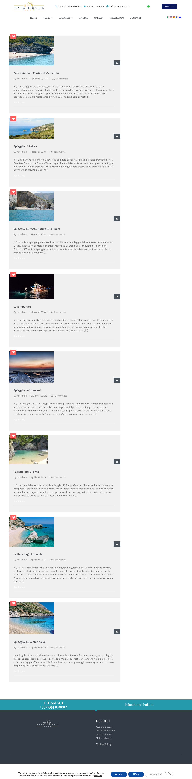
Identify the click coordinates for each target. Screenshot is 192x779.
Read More (19, 102)
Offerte (83, 17)
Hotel (46, 17)
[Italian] (168, 17)
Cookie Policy (103, 744)
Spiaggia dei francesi (27, 390)
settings (98, 775)
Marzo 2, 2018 (38, 151)
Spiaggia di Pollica (26, 146)
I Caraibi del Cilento (26, 471)
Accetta (119, 774)
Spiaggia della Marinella (29, 642)
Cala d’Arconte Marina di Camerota (36, 73)
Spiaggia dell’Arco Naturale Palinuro (37, 228)
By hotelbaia (20, 78)
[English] (171, 17)
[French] (177, 17)
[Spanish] (174, 17)
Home (33, 17)
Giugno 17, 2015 (39, 395)
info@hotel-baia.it (120, 6)
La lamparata (22, 306)
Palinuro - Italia (95, 6)
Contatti (135, 17)
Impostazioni (156, 774)
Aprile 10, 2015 (38, 477)
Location (64, 17)
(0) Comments (60, 78)
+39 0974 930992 (53, 706)
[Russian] (180, 17)
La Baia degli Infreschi (28, 554)
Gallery (99, 17)
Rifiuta (136, 774)
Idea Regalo (117, 17)
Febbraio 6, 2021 (39, 78)
